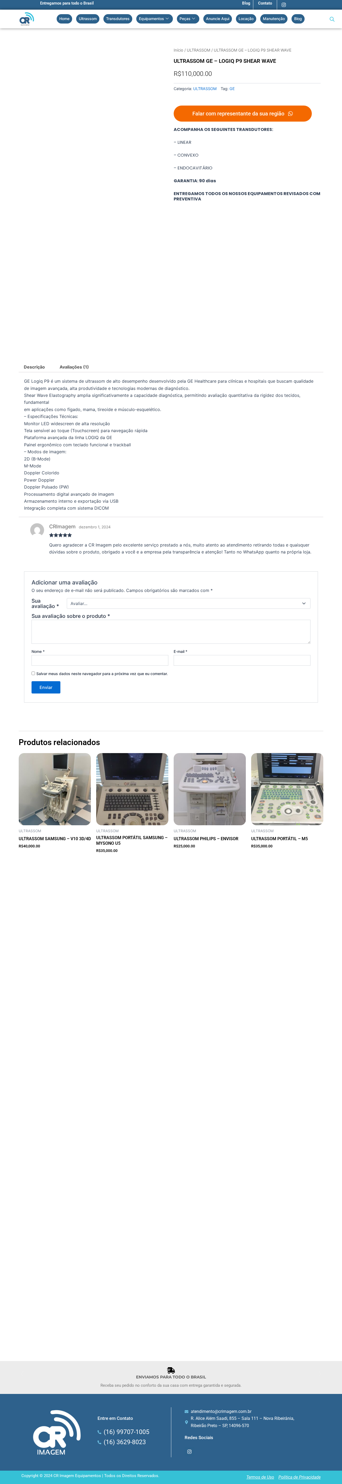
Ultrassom (88, 18)
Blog (246, 3)
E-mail (180, 651)
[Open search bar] (332, 19)
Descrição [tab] (34, 367)
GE (232, 88)
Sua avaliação (45, 603)
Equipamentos (151, 18)
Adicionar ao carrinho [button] (39, 855)
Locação (246, 18)
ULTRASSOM (198, 50)
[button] (22, 1373)
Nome (38, 651)
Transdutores (118, 18)
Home (64, 18)
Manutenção (274, 18)
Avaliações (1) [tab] (74, 367)
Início (178, 50)
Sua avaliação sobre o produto (71, 616)
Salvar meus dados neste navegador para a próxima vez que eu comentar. (102, 673)
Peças (185, 18)
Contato (265, 3)
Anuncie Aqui (217, 18)
